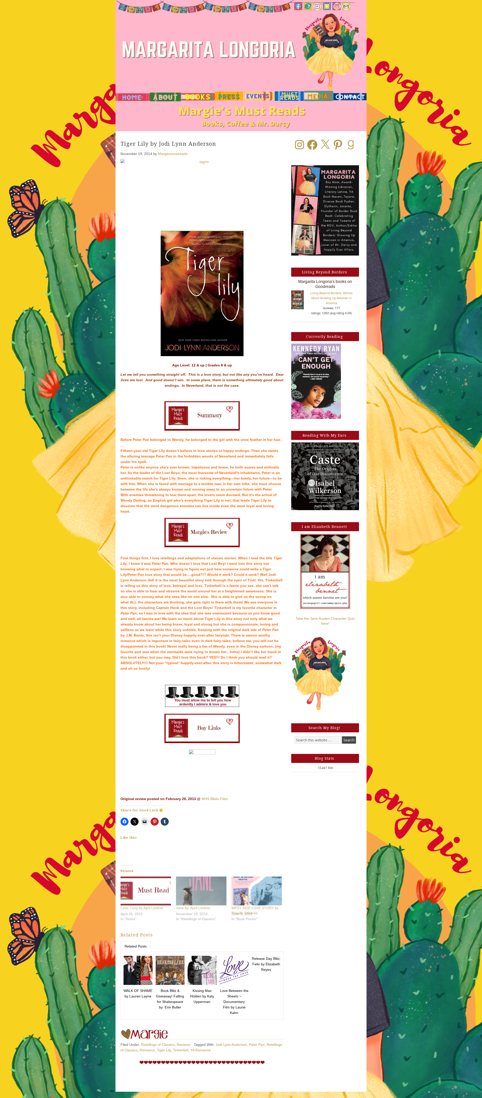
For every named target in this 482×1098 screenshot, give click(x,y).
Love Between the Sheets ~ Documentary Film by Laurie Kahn (234, 1002)
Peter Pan (257, 1045)
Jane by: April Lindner (193, 908)
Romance (147, 1050)
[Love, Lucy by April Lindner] (145, 891)
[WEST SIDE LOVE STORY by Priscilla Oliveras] (256, 891)
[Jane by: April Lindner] (201, 891)
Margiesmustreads (173, 154)
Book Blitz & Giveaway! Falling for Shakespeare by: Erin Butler (170, 999)
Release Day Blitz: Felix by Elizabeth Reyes (266, 964)
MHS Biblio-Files (215, 799)
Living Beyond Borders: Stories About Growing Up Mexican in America (331, 298)
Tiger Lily (164, 1050)
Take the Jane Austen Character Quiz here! (325, 620)
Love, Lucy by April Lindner (141, 908)
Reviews (183, 1045)
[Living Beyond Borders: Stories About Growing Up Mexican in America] (300, 300)
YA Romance (200, 1050)
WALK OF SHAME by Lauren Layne (138, 993)
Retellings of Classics (158, 1045)
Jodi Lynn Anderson (231, 1045)
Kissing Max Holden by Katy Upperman (202, 996)
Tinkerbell (180, 1050)
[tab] (135, 946)
